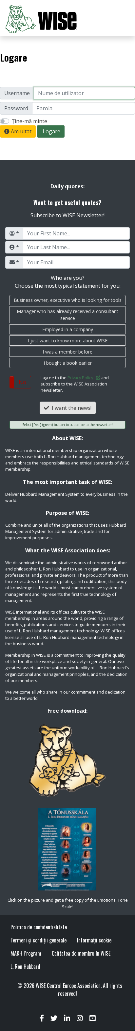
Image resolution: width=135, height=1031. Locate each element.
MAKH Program (25, 953)
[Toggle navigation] (120, 19)
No (22, 382)
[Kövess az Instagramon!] (80, 1018)
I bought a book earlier (68, 363)
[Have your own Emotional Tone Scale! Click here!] (67, 849)
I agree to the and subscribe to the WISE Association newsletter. (75, 384)
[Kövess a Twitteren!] (53, 1018)
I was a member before (67, 352)
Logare (50, 131)
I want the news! (70, 407)
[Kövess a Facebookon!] (42, 1018)
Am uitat (20, 131)
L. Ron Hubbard (25, 966)
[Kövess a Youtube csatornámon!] (92, 1018)
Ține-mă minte (29, 121)
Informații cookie (94, 940)
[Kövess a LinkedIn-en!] (67, 1018)
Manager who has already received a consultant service (67, 314)
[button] (20, 382)
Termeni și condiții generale (38, 940)
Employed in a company (67, 329)
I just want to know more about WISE (67, 340)
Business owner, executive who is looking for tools (68, 300)
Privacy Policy (82, 378)
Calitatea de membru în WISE (81, 953)
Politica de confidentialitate (38, 927)
